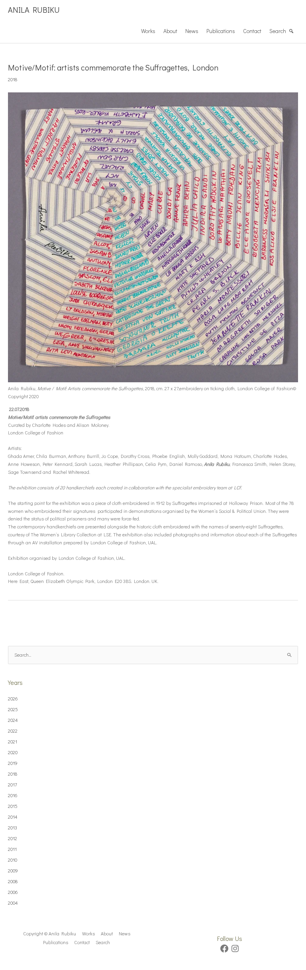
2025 (13, 709)
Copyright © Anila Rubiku (49, 933)
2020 (13, 752)
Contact (252, 31)
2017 (12, 784)
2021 (12, 741)
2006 (13, 892)
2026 (13, 698)
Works (148, 31)
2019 (13, 763)
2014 (13, 817)
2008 (13, 881)
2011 (12, 849)
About (170, 31)
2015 (13, 806)
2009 (13, 870)
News (191, 31)
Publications (220, 31)
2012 (12, 838)
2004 (13, 903)
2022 (13, 731)
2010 (12, 860)
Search (277, 31)
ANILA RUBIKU (34, 9)
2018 (12, 79)
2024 (13, 720)
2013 (12, 827)
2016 (13, 795)
